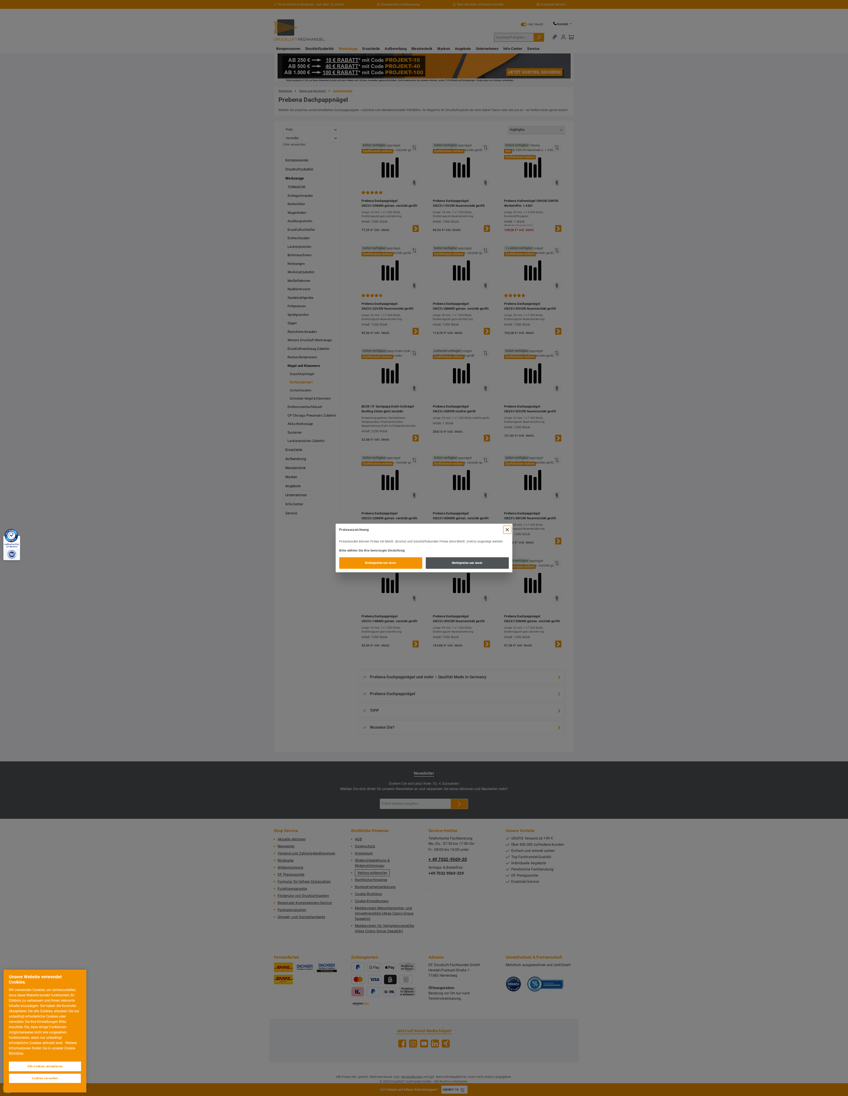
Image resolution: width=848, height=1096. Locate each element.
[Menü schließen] (507, 529)
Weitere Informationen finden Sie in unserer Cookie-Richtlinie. (43, 1048)
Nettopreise (467, 563)
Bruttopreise (380, 563)
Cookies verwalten (45, 1078)
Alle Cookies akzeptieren (44, 1066)
